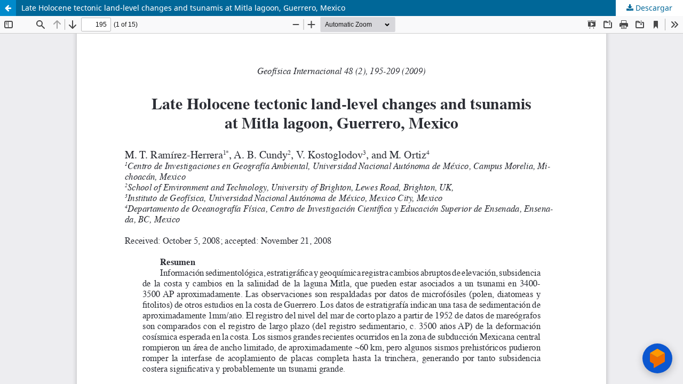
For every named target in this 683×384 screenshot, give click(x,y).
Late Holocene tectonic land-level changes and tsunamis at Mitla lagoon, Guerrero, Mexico (183, 8)
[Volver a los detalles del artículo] (8, 8)
